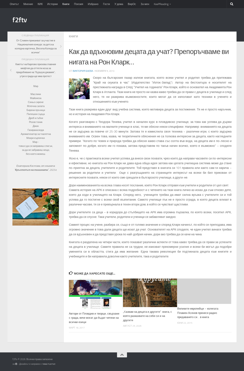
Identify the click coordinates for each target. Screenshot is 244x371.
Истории (52, 4)
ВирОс (132, 4)
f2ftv (19, 20)
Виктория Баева (83, 71)
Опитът (14, 4)
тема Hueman (48, 364)
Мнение (28, 4)
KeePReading (161, 4)
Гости (106, 4)
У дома (119, 4)
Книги (65, 4)
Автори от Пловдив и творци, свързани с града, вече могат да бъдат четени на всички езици (94, 318)
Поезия (78, 4)
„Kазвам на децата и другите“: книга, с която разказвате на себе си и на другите (147, 316)
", (32, 169)
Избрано (93, 4)
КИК (40, 4)
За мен (145, 4)
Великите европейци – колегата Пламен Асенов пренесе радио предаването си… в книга (197, 313)
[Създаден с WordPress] (16, 364)
